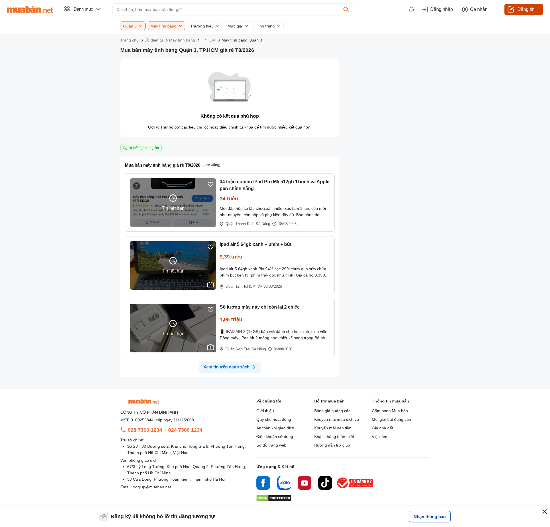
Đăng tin (526, 9)
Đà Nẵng (263, 224)
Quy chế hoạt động (273, 419)
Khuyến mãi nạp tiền (332, 428)
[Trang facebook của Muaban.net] (263, 484)
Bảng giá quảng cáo (332, 410)
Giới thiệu (265, 410)
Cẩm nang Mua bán (390, 410)
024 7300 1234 (185, 430)
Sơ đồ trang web (271, 445)
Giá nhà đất (382, 428)
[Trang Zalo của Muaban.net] (284, 484)
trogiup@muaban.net (152, 487)
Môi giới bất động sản (391, 419)
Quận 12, (233, 286)
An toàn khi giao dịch (275, 428)
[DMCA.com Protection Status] (273, 499)
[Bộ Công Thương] (355, 488)
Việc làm (379, 436)
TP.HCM (249, 286)
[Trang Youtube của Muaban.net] (304, 484)
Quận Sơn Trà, (237, 349)
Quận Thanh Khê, (240, 224)
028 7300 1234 (145, 430)
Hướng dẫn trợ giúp (332, 445)
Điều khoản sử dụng (274, 436)
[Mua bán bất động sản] (30, 9)
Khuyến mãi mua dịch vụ (336, 419)
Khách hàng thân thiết (334, 436)
